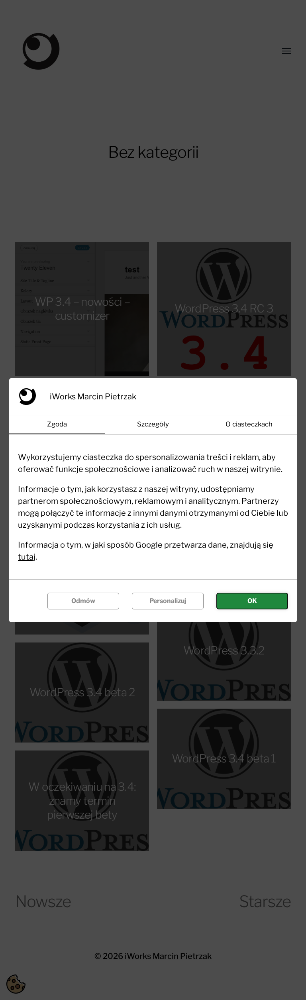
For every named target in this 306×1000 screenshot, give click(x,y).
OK (252, 601)
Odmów (83, 601)
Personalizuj (167, 601)
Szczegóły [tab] (153, 424)
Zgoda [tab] (57, 424)
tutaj (26, 557)
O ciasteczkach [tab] (249, 424)
